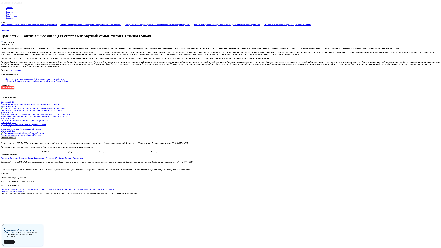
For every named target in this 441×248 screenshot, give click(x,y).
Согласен (9, 242)
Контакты (22, 158)
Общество (5, 158)
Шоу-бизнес (59, 158)
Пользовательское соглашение (13, 191)
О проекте (50, 158)
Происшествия (39, 158)
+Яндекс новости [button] (8, 88)
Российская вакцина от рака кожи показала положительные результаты (29, 25)
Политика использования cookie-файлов (99, 189)
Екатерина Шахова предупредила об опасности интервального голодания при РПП (157, 25)
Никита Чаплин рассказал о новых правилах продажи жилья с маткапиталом (90, 25)
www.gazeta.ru (15, 70)
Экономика (14, 158)
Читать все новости (9, 137)
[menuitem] (223, 8)
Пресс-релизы (78, 158)
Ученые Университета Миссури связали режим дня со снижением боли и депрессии (227, 25)
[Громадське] (220, 3)
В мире (30, 158)
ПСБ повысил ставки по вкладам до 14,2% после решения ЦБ (288, 25)
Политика (68, 158)
